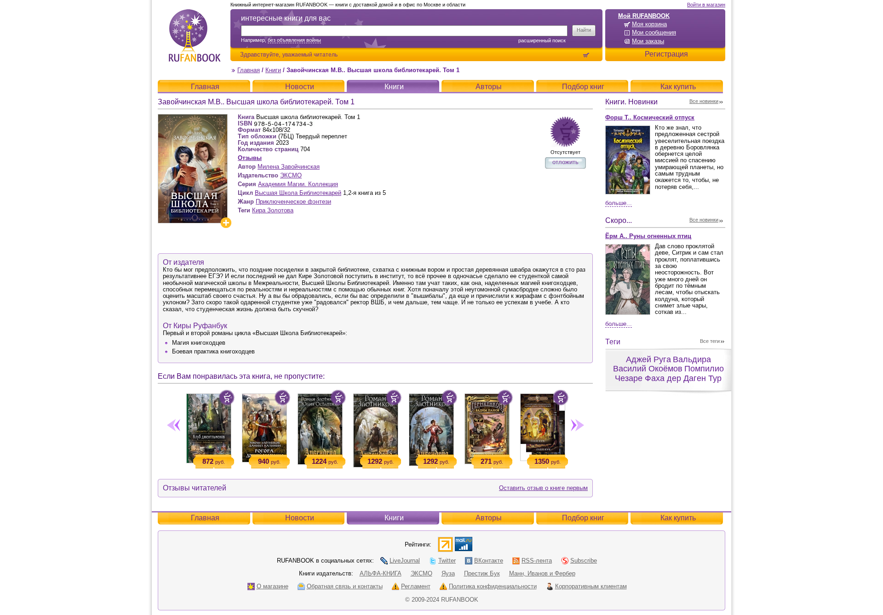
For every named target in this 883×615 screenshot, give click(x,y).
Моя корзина (649, 24)
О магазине (272, 586)
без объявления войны (294, 40)
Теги (612, 342)
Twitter (447, 560)
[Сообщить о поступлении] (565, 131)
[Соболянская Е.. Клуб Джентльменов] (208, 426)
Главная (248, 70)
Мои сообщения (654, 32)
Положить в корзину (227, 397)
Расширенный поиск (542, 40)
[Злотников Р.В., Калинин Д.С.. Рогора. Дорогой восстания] (264, 426)
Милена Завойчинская (289, 166)
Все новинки (703, 101)
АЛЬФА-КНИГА (380, 573)
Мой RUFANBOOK (644, 15)
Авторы (489, 87)
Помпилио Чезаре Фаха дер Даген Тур (669, 373)
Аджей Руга (648, 359)
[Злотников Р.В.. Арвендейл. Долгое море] (375, 428)
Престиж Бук (482, 573)
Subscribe (583, 560)
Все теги (710, 341)
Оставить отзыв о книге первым (543, 487)
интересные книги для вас (286, 18)
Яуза (448, 573)
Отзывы (250, 157)
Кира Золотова (272, 210)
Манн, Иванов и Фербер (542, 573)
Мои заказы (648, 41)
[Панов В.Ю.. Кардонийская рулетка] (487, 427)
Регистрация (666, 54)
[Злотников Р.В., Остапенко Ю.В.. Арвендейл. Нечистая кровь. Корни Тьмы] (320, 427)
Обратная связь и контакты (345, 586)
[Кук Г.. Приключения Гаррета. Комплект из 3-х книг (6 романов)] (542, 425)
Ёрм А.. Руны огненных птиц (648, 236)
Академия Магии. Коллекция (298, 184)
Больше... (618, 202)
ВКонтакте (488, 560)
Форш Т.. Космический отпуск (649, 117)
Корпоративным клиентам (591, 586)
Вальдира (692, 359)
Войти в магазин (706, 4)
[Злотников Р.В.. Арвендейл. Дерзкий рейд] (431, 428)
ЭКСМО (291, 175)
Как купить (678, 87)
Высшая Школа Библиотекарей (298, 192)
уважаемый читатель (310, 54)
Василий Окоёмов (647, 368)
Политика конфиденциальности (493, 586)
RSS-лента (537, 560)
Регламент (415, 586)
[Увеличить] (225, 222)
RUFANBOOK (194, 35)
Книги (273, 70)
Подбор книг (583, 87)
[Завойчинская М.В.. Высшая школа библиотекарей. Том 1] (193, 117)
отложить (565, 162)
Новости (299, 87)
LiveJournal (405, 560)
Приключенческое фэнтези (293, 201)
